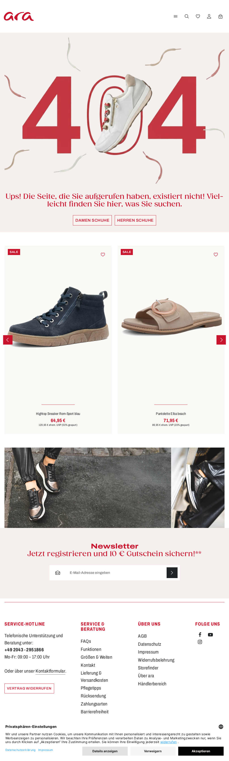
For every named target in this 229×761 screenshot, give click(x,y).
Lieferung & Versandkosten (94, 676)
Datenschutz (149, 644)
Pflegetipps (91, 688)
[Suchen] (186, 16)
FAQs (86, 641)
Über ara (146, 675)
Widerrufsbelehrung (156, 660)
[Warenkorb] (220, 16)
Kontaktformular (50, 671)
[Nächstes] (221, 340)
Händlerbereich (152, 683)
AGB (142, 636)
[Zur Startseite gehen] (19, 16)
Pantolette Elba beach (171, 414)
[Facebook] (200, 635)
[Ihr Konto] (209, 16)
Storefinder (148, 667)
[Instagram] (199, 642)
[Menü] (175, 16)
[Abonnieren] (172, 572)
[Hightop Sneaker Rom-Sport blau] (58, 317)
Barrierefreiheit (94, 711)
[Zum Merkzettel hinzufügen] (103, 254)
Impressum (148, 652)
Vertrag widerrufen (29, 688)
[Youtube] (210, 635)
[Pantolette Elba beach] (171, 317)
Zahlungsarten (94, 703)
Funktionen (91, 649)
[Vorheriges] (8, 340)
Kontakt (88, 665)
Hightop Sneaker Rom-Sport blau (58, 414)
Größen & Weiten (96, 657)
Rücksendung (93, 695)
